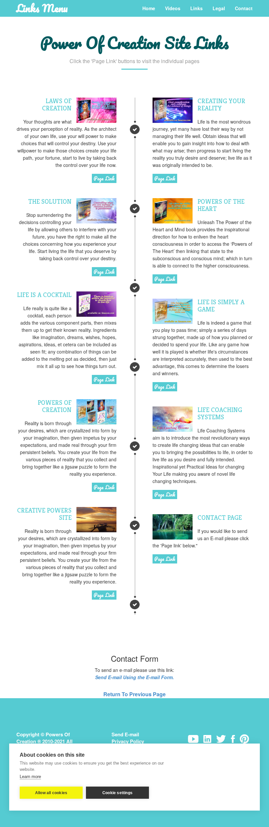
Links (196, 8)
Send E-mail (125, 734)
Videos (172, 8)
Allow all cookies (51, 793)
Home (148, 8)
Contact (244, 8)
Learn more (30, 776)
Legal (219, 8)
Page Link (104, 178)
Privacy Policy (128, 741)
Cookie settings (117, 793)
